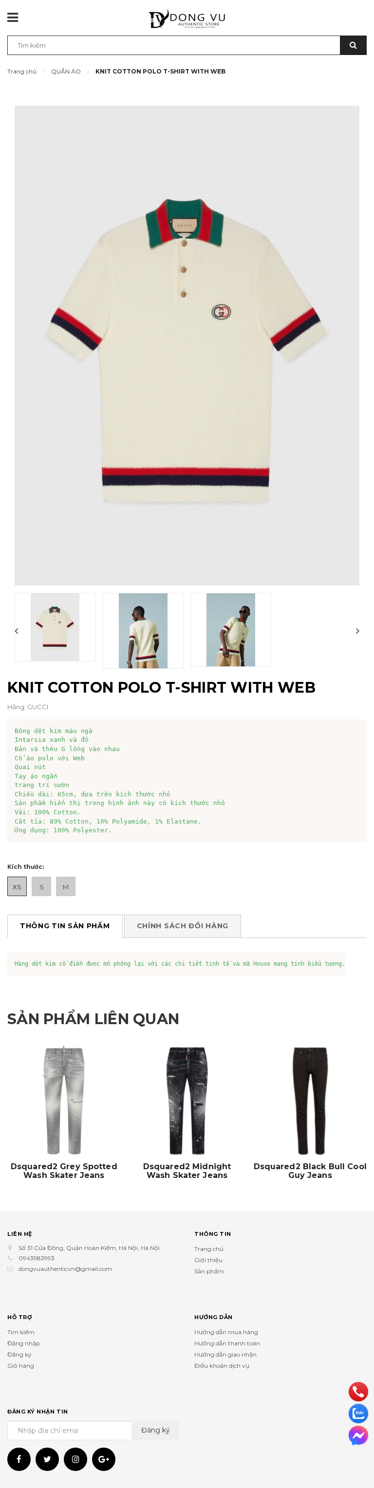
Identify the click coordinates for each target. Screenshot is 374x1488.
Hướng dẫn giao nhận (225, 1354)
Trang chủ (209, 1248)
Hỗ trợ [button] (19, 1317)
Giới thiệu (208, 1260)
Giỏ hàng (20, 1365)
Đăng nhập (23, 1343)
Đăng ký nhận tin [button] (37, 1411)
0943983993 (37, 1258)
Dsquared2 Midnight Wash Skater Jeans (187, 1171)
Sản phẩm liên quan (93, 1019)
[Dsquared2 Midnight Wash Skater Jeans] (187, 1100)
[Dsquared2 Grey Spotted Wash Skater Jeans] (64, 1100)
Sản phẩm (209, 1271)
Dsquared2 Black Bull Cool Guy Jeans (310, 1171)
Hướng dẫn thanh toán (227, 1343)
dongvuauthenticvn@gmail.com (65, 1268)
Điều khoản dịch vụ (221, 1365)
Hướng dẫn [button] (213, 1317)
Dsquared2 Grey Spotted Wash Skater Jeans (64, 1171)
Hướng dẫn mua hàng (226, 1332)
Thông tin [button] (212, 1234)
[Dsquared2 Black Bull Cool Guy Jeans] (310, 1100)
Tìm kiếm (21, 1332)
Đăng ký (19, 1354)
